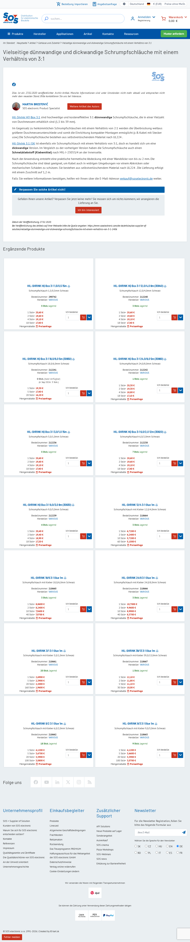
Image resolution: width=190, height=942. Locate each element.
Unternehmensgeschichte (16, 866)
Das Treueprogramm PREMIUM (65, 848)
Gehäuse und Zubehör (49, 43)
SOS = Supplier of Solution (16, 821)
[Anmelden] (132, 20)
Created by (44, 931)
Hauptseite (22, 43)
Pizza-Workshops (104, 849)
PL (149, 852)
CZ (149, 846)
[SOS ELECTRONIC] (158, 76)
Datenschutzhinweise (60, 862)
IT (159, 852)
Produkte (54, 821)
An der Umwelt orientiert (15, 862)
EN (170, 846)
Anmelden (144, 17)
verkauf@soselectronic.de (136, 178)
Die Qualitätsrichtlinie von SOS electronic (24, 857)
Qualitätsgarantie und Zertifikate (19, 852)
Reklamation (56, 839)
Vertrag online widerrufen (63, 866)
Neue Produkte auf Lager (109, 831)
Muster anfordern (174, 33)
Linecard (54, 825)
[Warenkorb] (163, 18)
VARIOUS (53, 299)
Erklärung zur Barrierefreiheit (111, 863)
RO (139, 852)
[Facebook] (36, 782)
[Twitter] (68, 782)
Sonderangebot (104, 835)
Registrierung (144, 20)
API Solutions (103, 826)
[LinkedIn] (57, 782)
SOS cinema (102, 845)
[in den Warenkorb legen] (83, 317)
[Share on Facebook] (14, 85)
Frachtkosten (56, 835)
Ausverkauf (102, 840)
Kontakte (7, 838)
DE (181, 846)
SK (139, 846)
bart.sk (56, 931)
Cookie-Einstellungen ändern (64, 871)
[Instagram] (79, 782)
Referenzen (9, 843)
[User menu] (153, 17)
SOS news (101, 858)
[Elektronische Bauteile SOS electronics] (21, 18)
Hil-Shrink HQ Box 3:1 (26, 117)
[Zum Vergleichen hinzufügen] (69, 286)
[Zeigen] (89, 317)
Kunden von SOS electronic (17, 825)
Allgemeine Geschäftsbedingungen (68, 830)
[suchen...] (46, 18)
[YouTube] (46, 782)
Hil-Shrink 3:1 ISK (23, 143)
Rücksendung (56, 844)
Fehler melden (12, 937)
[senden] (184, 832)
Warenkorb (176, 17)
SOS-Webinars (103, 854)
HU (160, 846)
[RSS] (89, 782)
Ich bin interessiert (88, 210)
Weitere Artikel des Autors (84, 106)
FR (180, 852)
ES (170, 852)
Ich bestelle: (72, 312)
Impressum (8, 848)
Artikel (33, 43)
